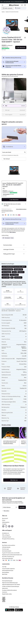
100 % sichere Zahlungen (7, 558)
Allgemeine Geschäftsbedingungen (10, 582)
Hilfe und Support (6, 535)
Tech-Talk (4, 566)
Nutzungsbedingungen (7, 580)
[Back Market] (14, 5)
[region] (14, 436)
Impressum (4, 592)
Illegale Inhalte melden (7, 594)
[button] (6, 30)
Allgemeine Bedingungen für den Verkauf (11, 584)
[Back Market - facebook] (9, 526)
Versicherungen (5, 549)
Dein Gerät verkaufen (6, 551)
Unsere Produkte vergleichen (8, 568)
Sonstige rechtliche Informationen (9, 590)
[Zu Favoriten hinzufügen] (25, 37)
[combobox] (14, 152)
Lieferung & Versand (6, 537)
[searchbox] (21, 8)
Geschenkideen (5, 572)
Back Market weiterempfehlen (8, 545)
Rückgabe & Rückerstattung (8, 538)
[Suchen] (16, 8)
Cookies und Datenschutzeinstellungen (10, 586)
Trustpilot (4, 524)
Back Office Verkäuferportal (8, 556)
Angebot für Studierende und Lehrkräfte (11, 552)
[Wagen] (25, 5)
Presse (3, 520)
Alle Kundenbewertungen (7, 570)
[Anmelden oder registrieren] (22, 5)
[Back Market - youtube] (6, 526)
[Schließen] (26, 1)
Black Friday (4, 574)
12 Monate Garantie (6, 547)
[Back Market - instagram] (3, 526)
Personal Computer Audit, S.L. (7, 210)
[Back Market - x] (12, 526)
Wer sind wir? (5, 518)
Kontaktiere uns (5, 533)
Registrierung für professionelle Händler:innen (12, 554)
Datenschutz (5, 588)
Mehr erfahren (13, 232)
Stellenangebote (5, 522)
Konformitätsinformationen (21, 209)
